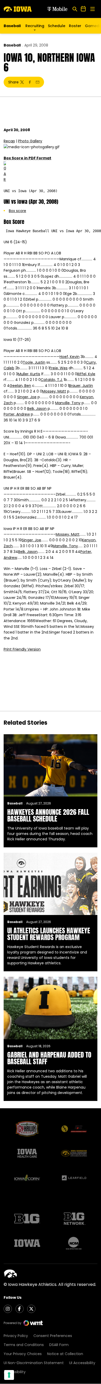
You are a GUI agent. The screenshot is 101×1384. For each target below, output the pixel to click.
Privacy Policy (16, 1335)
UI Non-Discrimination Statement (34, 1362)
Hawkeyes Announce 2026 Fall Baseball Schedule (48, 815)
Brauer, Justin (81, 385)
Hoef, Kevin (70, 356)
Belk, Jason (37, 408)
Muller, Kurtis (29, 374)
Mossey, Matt (54, 391)
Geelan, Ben (20, 385)
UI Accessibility (82, 1362)
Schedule (56, 25)
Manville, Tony (68, 402)
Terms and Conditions (24, 1344)
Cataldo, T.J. (52, 379)
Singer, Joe (27, 397)
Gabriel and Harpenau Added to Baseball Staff (49, 1058)
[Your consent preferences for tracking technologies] (9, 1375)
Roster (75, 25)
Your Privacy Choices (23, 1353)
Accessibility (15, 1371)
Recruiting (34, 25)
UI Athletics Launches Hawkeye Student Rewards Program (48, 933)
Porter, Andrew (17, 414)
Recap (9, 141)
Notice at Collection (65, 1353)
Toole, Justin (34, 362)
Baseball (12, 45)
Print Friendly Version (22, 649)
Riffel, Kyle (86, 374)
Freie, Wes (58, 368)
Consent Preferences (52, 1335)
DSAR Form (59, 1344)
